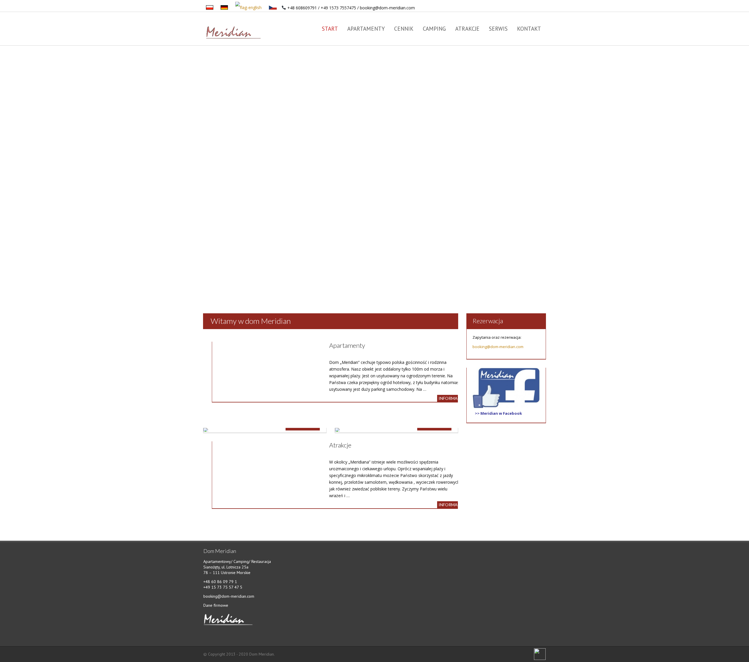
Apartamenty (366, 28)
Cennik (403, 28)
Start (330, 28)
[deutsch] (224, 8)
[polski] (210, 8)
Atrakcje (467, 28)
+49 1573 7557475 (338, 8)
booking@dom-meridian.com (387, 8)
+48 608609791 (302, 8)
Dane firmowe (215, 605)
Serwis (498, 28)
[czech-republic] (273, 8)
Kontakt (529, 28)
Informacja (452, 398)
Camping (434, 28)
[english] (249, 8)
